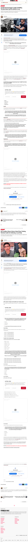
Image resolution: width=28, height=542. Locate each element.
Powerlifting (2, 519)
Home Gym (20, 204)
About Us (2, 527)
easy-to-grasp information (8, 268)
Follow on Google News (21, 473)
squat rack (7, 131)
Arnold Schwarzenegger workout (15, 204)
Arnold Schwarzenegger (11, 45)
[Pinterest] (23, 535)
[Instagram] (22, 535)
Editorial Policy (3, 528)
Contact (2, 530)
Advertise (2, 532)
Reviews (16, 522)
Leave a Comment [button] (24, 501)
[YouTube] (20, 535)
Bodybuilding (2, 229)
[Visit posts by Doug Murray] (2, 488)
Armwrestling (2, 522)
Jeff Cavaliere (9, 481)
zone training (12, 481)
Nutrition (16, 521)
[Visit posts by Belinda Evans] (2, 211)
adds (24, 355)
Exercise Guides (17, 520)
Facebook (13, 198)
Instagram (15, 198)
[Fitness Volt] (14, 1)
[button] (1, 0)
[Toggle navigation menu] (26, 2)
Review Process (3, 529)
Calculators (16, 523)
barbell (21, 108)
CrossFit (2, 521)
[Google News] (21, 535)
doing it (23, 176)
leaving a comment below (7, 188)
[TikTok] (24, 535)
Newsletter (2, 531)
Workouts (16, 518)
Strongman (2, 520)
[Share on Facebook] (1, 37)
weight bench (21, 140)
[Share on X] (1, 39)
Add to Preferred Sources (23, 35)
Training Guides (17, 519)
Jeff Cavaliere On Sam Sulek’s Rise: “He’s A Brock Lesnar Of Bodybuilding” (16, 445)
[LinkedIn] (25, 535)
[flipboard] (26, 535)
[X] (19, 535)
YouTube (21, 198)
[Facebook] (18, 535)
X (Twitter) (18, 198)
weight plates (9, 119)
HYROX (2, 523)
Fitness (7, 481)
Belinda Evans (5, 16)
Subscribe (23, 96)
